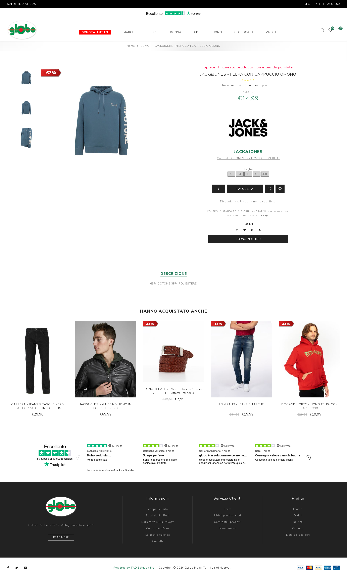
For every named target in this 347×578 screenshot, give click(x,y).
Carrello (298, 528)
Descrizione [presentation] (173, 273)
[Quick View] (25, 365)
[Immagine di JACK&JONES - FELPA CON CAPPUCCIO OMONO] (26, 77)
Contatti (157, 541)
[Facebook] (8, 568)
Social (248, 224)
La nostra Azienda (157, 535)
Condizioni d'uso (157, 528)
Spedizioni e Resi (157, 515)
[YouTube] (25, 568)
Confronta (269, 189)
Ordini (298, 515)
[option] (26, 80)
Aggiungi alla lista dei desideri (280, 189)
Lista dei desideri (298, 535)
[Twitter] (17, 568)
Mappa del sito (157, 509)
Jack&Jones (248, 151)
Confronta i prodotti (227, 522)
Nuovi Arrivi (227, 528)
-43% (217, 324)
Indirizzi (298, 522)
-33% (149, 324)
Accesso (333, 4)
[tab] (173, 273)
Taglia (248, 169)
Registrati (312, 4)
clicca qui (262, 215)
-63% (50, 73)
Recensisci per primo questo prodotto (248, 85)
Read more (61, 537)
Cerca (228, 509)
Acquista (50, 365)
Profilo (298, 509)
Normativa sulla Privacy (157, 522)
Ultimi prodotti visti (227, 515)
